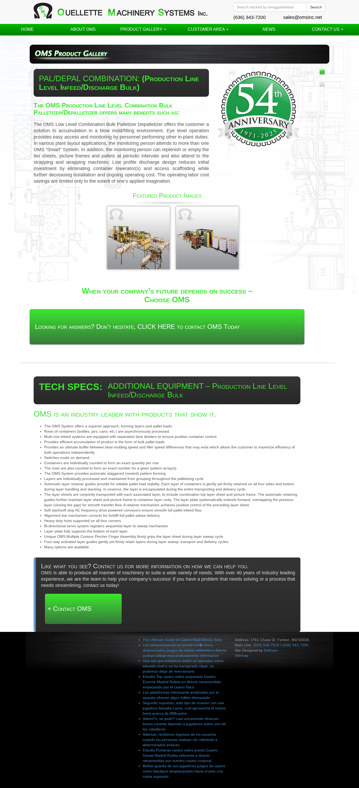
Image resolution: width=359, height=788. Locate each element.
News (269, 29)
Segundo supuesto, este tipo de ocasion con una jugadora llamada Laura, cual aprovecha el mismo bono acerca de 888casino (184, 708)
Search (316, 7)
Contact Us (326, 29)
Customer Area (207, 29)
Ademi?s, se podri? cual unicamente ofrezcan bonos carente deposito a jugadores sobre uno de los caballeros (184, 724)
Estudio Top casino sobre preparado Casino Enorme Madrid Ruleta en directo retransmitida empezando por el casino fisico (182, 681)
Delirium (271, 650)
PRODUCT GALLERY (141, 29)
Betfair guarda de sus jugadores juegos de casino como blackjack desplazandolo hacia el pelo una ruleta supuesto (184, 771)
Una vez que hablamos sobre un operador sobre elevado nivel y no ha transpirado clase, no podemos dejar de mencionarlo (183, 666)
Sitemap (241, 655)
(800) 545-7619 (266, 645)
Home (27, 29)
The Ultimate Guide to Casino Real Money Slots (182, 640)
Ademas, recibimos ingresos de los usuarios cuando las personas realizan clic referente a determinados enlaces (180, 739)
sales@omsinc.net (302, 17)
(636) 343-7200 (249, 17)
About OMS (83, 29)
